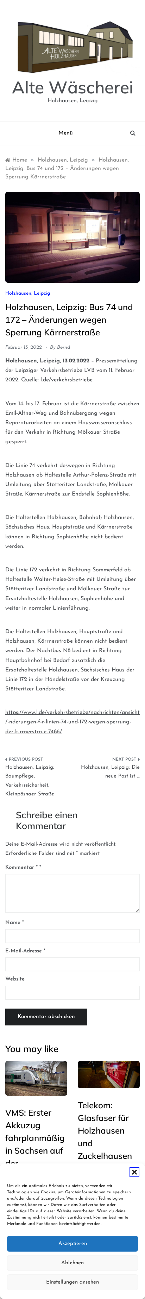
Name (14, 922)
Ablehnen (72, 1263)
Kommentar (21, 867)
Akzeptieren (72, 1243)
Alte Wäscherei (72, 87)
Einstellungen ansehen (72, 1282)
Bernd (63, 347)
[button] (134, 1172)
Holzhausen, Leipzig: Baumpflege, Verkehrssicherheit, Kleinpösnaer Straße (29, 781)
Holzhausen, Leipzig (27, 293)
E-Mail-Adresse (25, 951)
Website (15, 979)
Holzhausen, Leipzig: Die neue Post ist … (110, 772)
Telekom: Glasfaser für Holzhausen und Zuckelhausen (105, 1130)
